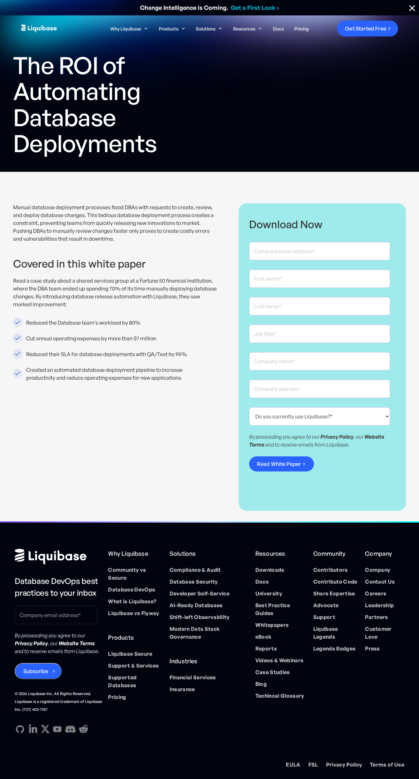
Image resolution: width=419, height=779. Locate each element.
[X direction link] (45, 729)
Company (377, 570)
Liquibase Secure (130, 653)
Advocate (326, 605)
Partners (376, 617)
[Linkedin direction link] (33, 729)
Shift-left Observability (200, 617)
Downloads (269, 570)
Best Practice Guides (272, 609)
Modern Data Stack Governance (195, 633)
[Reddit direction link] (83, 729)
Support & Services (133, 665)
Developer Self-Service (199, 593)
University (268, 593)
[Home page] (59, 557)
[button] (129, 29)
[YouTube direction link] (57, 729)
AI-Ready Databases (196, 605)
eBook (263, 636)
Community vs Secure (127, 574)
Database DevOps (131, 589)
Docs (278, 28)
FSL (313, 764)
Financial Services (193, 677)
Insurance (182, 689)
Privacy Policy (344, 764)
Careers (375, 593)
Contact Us (380, 581)
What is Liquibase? (132, 601)
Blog (261, 684)
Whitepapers (272, 625)
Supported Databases (122, 681)
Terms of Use (387, 764)
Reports (266, 648)
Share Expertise (334, 593)
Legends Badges (334, 648)
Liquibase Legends (325, 633)
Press (372, 648)
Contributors (330, 570)
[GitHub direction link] (20, 729)
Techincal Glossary (279, 695)
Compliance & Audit (195, 570)
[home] (60, 28)
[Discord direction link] (70, 729)
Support (324, 617)
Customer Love (378, 633)
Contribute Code (335, 581)
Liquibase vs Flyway (133, 613)
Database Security (194, 581)
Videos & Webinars (279, 660)
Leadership (379, 605)
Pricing (301, 28)
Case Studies (272, 672)
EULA (293, 764)
